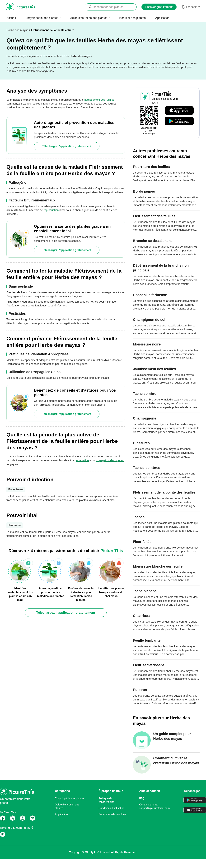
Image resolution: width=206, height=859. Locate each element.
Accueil (11, 18)
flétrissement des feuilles (99, 99)
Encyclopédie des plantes (69, 798)
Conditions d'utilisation (111, 808)
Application (162, 18)
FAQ (141, 798)
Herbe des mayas (17, 30)
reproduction (51, 210)
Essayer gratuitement (159, 7)
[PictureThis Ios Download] (179, 110)
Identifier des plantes (132, 18)
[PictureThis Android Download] (179, 121)
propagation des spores (109, 460)
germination (82, 460)
